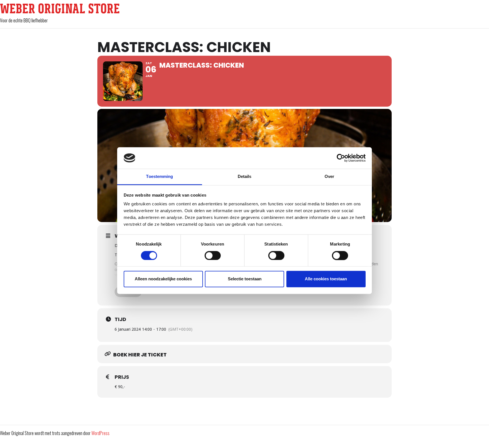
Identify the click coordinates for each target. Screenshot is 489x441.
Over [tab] (329, 176)
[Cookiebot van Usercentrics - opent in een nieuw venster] (341, 158)
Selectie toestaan (244, 279)
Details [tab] (245, 176)
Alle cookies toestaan (326, 279)
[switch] (213, 255)
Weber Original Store (60, 8)
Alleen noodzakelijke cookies (163, 279)
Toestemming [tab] (159, 176)
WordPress (100, 433)
